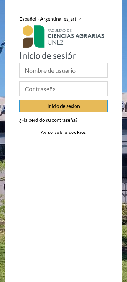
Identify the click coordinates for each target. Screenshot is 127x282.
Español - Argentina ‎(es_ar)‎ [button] (48, 19)
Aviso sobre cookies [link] (63, 132)
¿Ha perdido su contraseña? (48, 120)
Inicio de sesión (63, 106)
